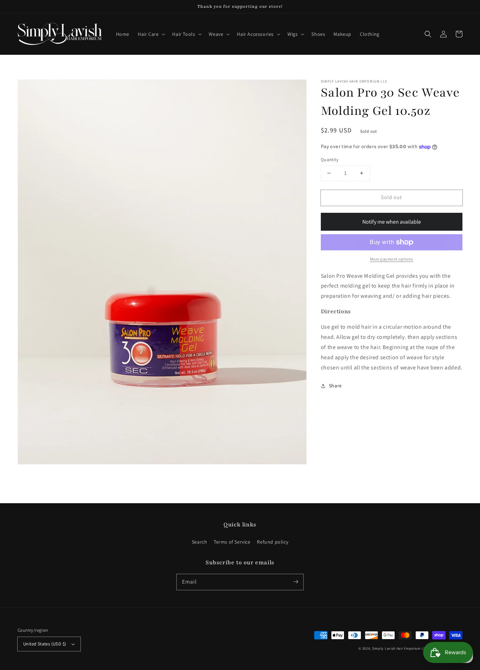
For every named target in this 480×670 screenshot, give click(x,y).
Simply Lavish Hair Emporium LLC (400, 648)
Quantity (329, 160)
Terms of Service (232, 542)
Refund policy (272, 542)
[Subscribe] (295, 582)
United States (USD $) (44, 644)
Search (199, 542)
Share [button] (335, 385)
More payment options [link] (391, 259)
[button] (151, 34)
